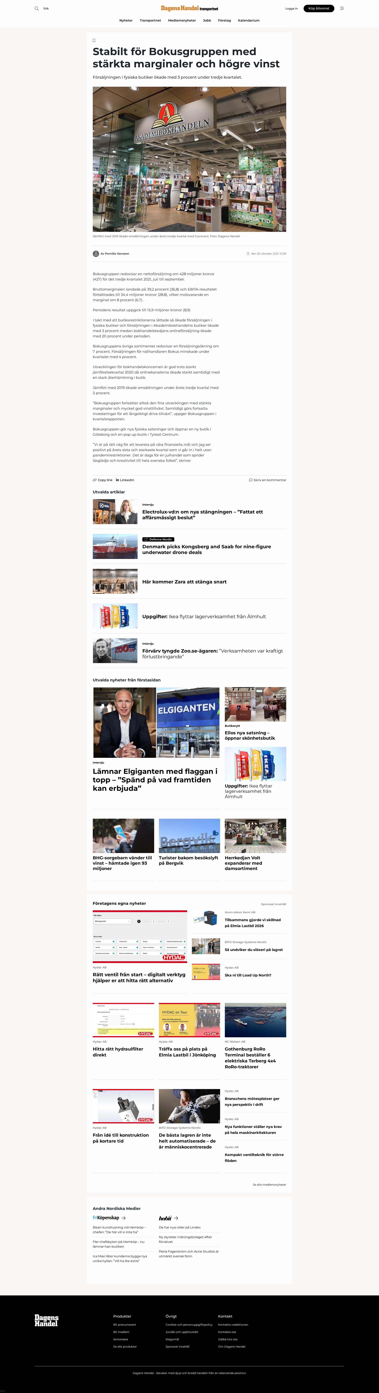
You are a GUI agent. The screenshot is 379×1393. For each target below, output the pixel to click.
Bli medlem (121, 1332)
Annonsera (120, 1339)
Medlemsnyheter (182, 20)
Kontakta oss (227, 1332)
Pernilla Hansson (117, 253)
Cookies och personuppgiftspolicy (189, 1324)
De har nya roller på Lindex (180, 1227)
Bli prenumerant (124, 1324)
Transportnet (150, 20)
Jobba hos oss (227, 1339)
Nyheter (126, 20)
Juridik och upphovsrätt (182, 1332)
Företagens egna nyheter (119, 903)
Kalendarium (249, 20)
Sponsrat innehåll (178, 1346)
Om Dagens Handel (231, 1346)
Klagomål (172, 1339)
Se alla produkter (125, 1346)
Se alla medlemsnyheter (269, 1184)
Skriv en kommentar (270, 480)
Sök (46, 8)
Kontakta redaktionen (233, 1324)
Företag (224, 20)
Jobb (207, 20)
